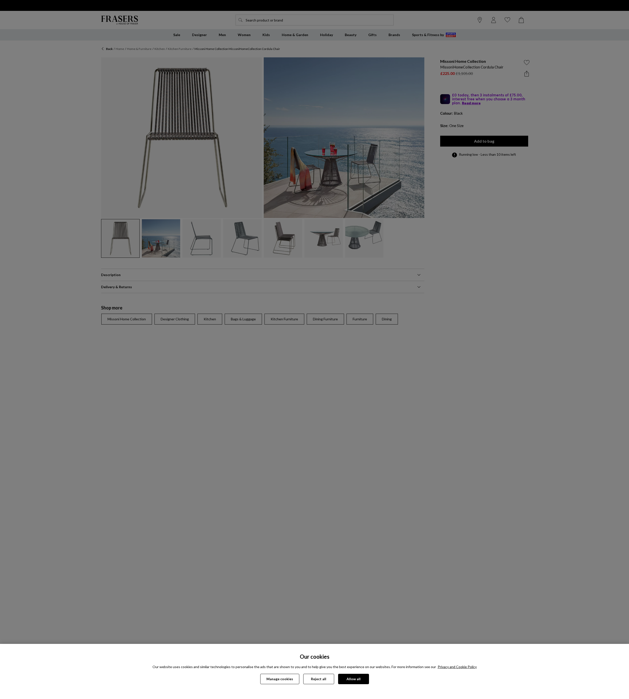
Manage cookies (279, 679)
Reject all (318, 679)
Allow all (354, 679)
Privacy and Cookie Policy (457, 667)
